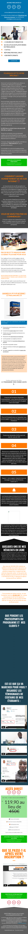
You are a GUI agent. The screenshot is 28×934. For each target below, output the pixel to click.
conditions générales (22, 923)
